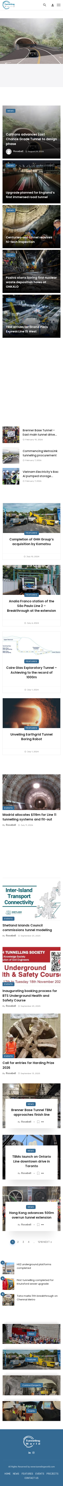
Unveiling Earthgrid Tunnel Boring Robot (31, 737)
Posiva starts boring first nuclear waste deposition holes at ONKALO (31, 282)
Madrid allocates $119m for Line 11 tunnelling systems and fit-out (29, 817)
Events (8, 808)
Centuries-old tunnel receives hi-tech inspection (29, 239)
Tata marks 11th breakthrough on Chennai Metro (37, 1297)
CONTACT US (31, 1478)
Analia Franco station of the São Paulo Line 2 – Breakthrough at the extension (31, 606)
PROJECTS (52, 1473)
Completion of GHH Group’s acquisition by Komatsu (31, 541)
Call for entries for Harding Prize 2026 (28, 1065)
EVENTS (39, 1473)
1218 (40, 1241)
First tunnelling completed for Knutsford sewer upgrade (35, 1282)
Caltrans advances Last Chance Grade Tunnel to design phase (31, 139)
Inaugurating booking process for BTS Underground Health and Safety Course (30, 996)
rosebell (18, 151)
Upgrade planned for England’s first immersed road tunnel (30, 194)
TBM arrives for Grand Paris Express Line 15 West (27, 329)
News (11, 111)
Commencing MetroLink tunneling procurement (40, 453)
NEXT (46, 1241)
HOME (8, 1473)
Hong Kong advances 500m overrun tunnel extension (31, 1215)
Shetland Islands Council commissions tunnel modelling (27, 927)
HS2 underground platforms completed (34, 1266)
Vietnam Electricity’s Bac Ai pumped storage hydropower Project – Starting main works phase (41, 474)
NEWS (16, 1473)
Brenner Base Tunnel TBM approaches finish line (31, 1112)
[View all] (31, 1334)
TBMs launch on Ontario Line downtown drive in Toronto (31, 1161)
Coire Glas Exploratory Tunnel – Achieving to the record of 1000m (31, 672)
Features (31, 533)
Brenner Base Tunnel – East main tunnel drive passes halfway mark (39, 432)
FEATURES (27, 1473)
